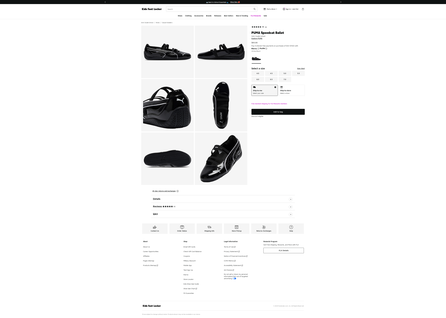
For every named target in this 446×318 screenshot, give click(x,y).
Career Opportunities (150, 251)
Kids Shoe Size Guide (191, 284)
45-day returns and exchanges (164, 191)
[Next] (341, 2)
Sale (265, 16)
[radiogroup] (278, 90)
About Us (146, 247)
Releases (217, 16)
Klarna (186, 275)
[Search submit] (254, 9)
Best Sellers (228, 16)
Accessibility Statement (232, 265)
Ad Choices (228, 270)
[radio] (264, 90)
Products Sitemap (149, 265)
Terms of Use (229, 247)
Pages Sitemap (148, 261)
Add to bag (278, 112)
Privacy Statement (231, 251)
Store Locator (188, 279)
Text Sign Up (188, 270)
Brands (209, 16)
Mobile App (188, 265)
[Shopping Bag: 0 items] (303, 9)
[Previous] (105, 2)
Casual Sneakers (167, 22)
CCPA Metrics (229, 261)
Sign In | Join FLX (292, 9)
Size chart (301, 68)
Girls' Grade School (147, 22)
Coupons (187, 256)
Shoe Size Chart (189, 288)
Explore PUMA (256, 38)
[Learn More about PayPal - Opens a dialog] (266, 48)
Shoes (180, 16)
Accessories (198, 16)
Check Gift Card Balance (193, 251)
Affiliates (146, 256)
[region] (223, 2)
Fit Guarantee (189, 293)
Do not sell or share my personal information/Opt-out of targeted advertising (236, 276)
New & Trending (242, 16)
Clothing (188, 16)
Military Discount (190, 261)
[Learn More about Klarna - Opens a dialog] (258, 48)
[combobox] (211, 9)
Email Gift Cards (189, 247)
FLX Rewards (256, 16)
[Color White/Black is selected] (256, 58)
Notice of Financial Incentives (235, 256)
